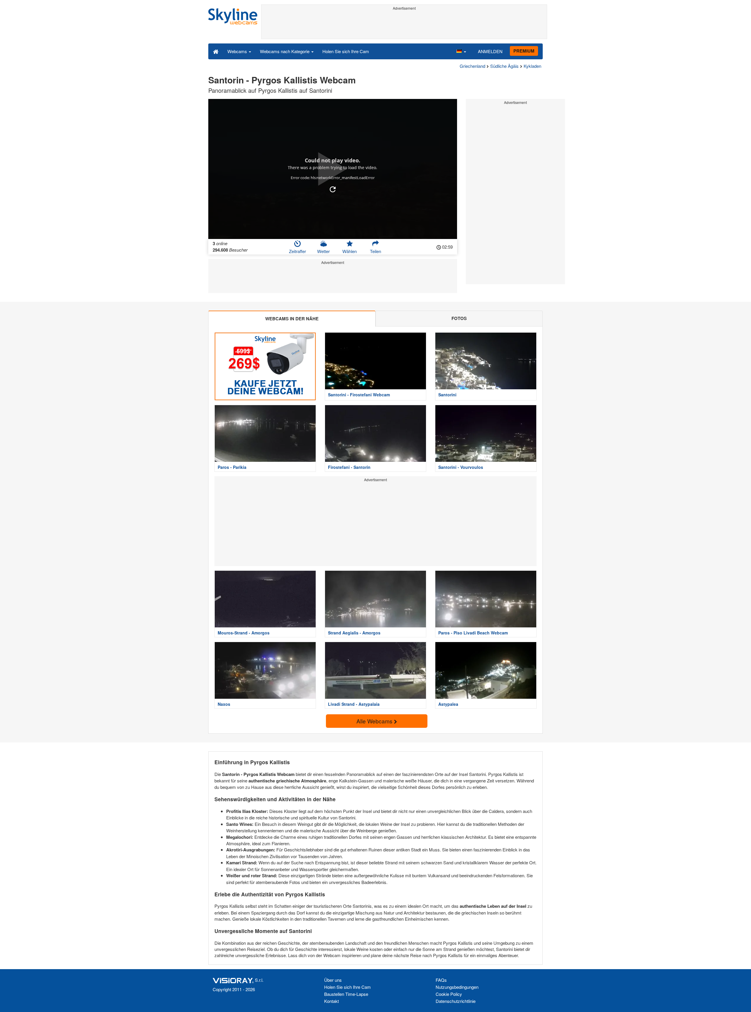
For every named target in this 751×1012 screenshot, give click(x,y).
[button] (461, 51)
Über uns (333, 980)
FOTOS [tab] (459, 318)
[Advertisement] (404, 25)
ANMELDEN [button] (490, 51)
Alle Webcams (375, 721)
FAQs (441, 980)
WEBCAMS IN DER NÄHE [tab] (292, 318)
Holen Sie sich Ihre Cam (345, 51)
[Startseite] (216, 51)
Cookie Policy (449, 994)
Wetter (323, 251)
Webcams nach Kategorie (285, 51)
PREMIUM (524, 51)
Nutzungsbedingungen (457, 987)
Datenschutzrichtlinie (456, 1001)
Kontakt (331, 1001)
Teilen (375, 251)
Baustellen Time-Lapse (346, 994)
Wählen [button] (349, 251)
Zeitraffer (297, 251)
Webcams (237, 51)
